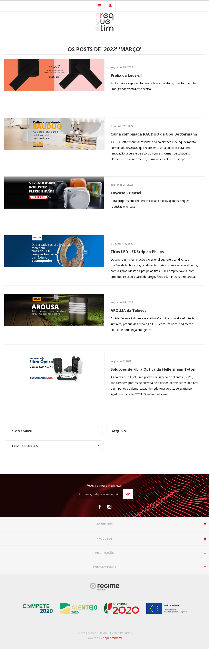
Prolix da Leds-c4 (126, 75)
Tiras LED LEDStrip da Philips (137, 251)
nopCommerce (113, 638)
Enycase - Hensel (126, 192)
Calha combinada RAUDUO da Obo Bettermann (154, 134)
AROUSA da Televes (128, 310)
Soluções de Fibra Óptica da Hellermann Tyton (153, 369)
